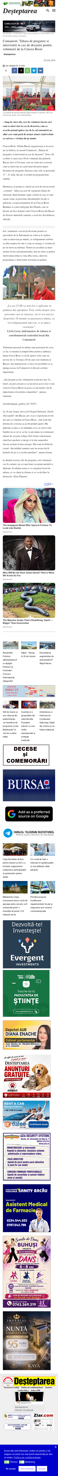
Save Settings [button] (27, 1469)
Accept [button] (42, 1469)
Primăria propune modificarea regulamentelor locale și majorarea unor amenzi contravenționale (41, 904)
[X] (21, 70)
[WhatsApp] (27, 70)
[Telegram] (34, 70)
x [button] (56, 1446)
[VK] (40, 70)
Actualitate (7, 33)
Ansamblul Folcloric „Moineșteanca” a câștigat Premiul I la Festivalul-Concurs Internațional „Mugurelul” (10, 667)
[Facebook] (14, 70)
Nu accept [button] (11, 1469)
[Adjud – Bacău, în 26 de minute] (29, 645)
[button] (6, 1462)
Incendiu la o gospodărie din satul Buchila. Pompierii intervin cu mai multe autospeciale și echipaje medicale (28, 726)
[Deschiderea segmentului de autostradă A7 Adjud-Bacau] (47, 645)
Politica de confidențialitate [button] (27, 1457)
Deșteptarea (9, 54)
